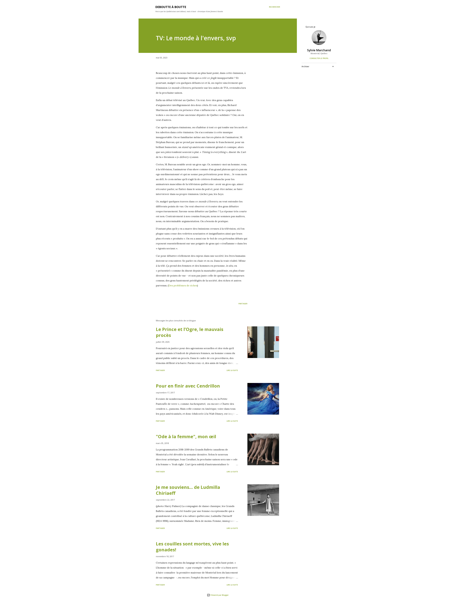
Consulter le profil (319, 58)
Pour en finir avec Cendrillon (188, 386)
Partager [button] (242, 303)
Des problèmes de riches (182, 285)
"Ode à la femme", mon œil (186, 436)
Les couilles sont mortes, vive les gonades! (192, 547)
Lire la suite (232, 370)
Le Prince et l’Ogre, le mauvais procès (189, 332)
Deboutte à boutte (170, 7)
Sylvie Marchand (319, 50)
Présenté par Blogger (219, 595)
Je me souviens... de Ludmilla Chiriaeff (188, 490)
